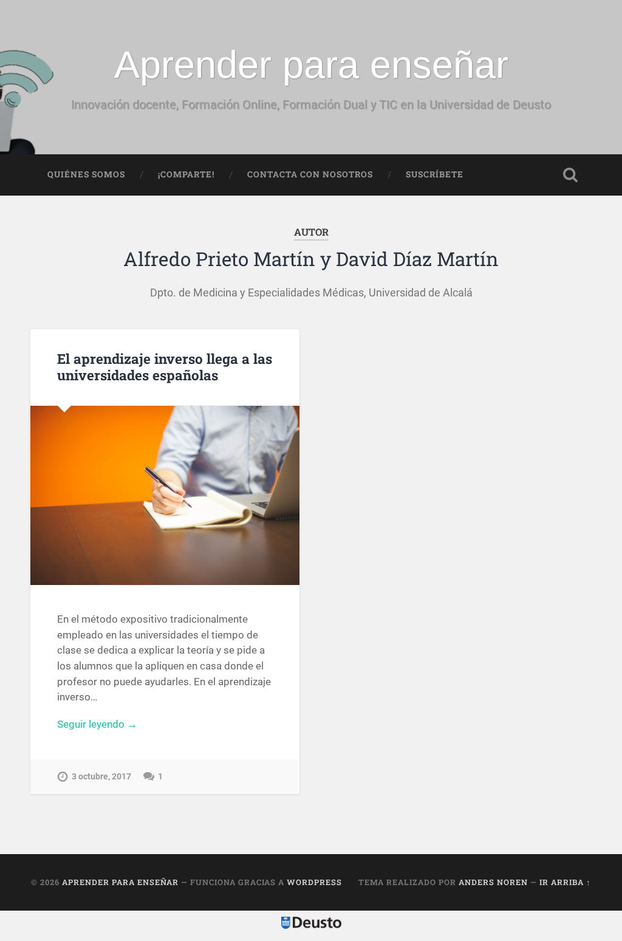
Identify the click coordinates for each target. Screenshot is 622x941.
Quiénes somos (86, 174)
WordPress (314, 882)
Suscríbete (434, 174)
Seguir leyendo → (97, 724)
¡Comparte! (186, 174)
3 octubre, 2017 (101, 777)
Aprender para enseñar (311, 64)
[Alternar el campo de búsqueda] (570, 175)
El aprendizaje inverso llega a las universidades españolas (164, 366)
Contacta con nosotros (310, 174)
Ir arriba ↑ (565, 882)
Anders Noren (493, 882)
